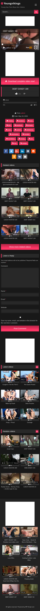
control (19, 129)
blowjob (30, 125)
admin (23, 113)
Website (4, 307)
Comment (4, 266)
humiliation (11, 138)
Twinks (11, 121)
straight (24, 143)
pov (32, 138)
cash (9, 129)
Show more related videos (20, 247)
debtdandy (30, 129)
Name (3, 291)
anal (31, 121)
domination (15, 134)
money (22, 138)
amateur (21, 121)
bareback (19, 125)
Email (3, 299)
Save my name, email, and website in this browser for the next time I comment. (19, 322)
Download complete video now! (21, 81)
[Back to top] (34, 605)
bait (9, 125)
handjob (26, 134)
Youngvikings (11, 3)
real (15, 143)
